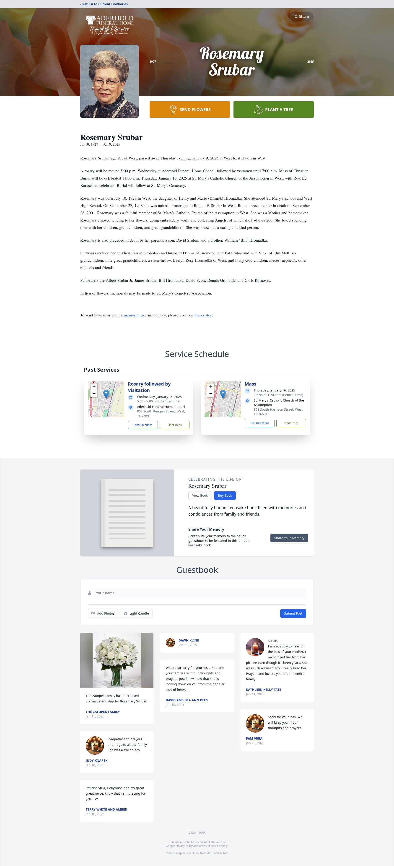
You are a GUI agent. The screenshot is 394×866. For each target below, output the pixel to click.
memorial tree (135, 315)
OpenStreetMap (202, 853)
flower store (203, 315)
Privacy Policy (184, 846)
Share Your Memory (289, 538)
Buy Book (225, 495)
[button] (106, 394)
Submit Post (293, 613)
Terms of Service (209, 846)
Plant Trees (175, 425)
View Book (199, 495)
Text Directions (142, 425)
